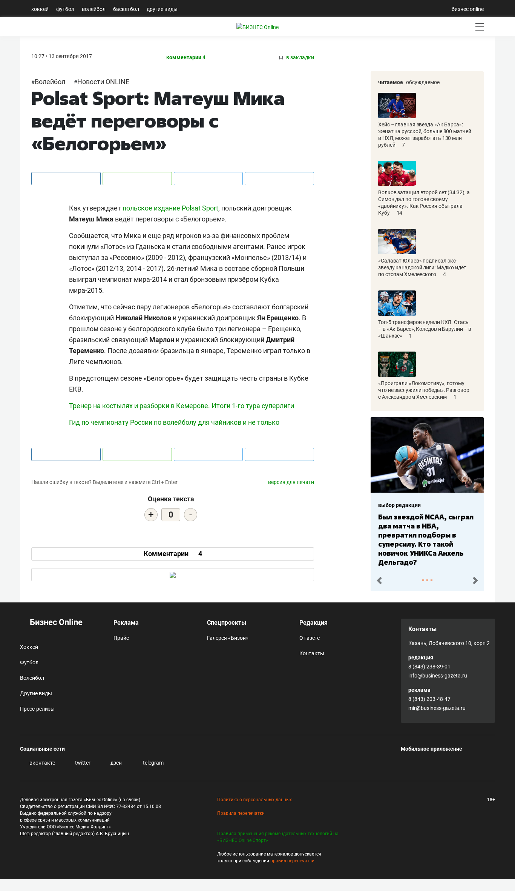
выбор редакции (399, 505)
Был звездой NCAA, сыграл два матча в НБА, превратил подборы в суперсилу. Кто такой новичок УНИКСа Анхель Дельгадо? (426, 539)
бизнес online (468, 9)
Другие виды (162, 9)
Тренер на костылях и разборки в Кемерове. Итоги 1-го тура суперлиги (181, 406)
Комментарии (173, 554)
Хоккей (40, 9)
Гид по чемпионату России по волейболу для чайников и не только (174, 422)
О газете (309, 638)
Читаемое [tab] (390, 82)
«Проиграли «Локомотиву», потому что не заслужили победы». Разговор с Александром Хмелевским (423, 390)
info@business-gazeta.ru (437, 676)
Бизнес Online (55, 622)
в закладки (299, 57)
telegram (153, 763)
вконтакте (41, 763)
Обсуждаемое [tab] (423, 82)
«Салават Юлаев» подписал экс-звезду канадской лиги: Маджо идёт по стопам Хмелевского (422, 267)
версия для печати (291, 482)
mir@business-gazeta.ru (437, 708)
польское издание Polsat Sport (170, 208)
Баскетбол (126, 9)
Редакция (313, 622)
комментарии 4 (185, 57)
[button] (379, 580)
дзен (115, 763)
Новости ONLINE (103, 82)
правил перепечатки (292, 860)
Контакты (311, 653)
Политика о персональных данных (254, 799)
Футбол (65, 9)
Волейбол (94, 9)
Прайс (121, 638)
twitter (82, 763)
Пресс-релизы (37, 709)
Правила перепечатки (241, 813)
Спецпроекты (226, 622)
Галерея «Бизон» (227, 638)
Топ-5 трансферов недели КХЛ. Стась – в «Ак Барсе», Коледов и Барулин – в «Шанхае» (424, 329)
